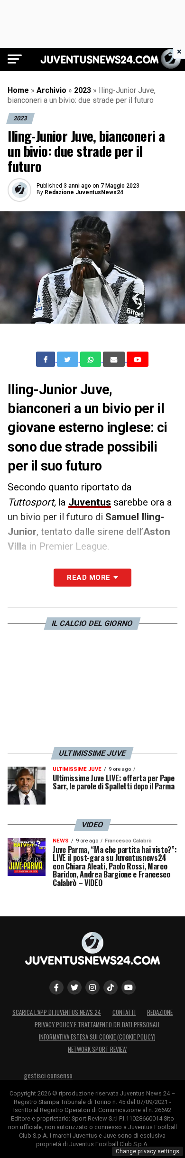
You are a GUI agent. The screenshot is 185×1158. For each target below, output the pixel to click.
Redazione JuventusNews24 (84, 192)
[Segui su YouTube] (128, 987)
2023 (82, 90)
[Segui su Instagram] (92, 987)
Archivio (51, 90)
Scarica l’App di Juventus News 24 (56, 1012)
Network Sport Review (97, 1049)
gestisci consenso (48, 1075)
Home (18, 90)
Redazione (160, 1012)
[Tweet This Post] (68, 359)
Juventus (89, 502)
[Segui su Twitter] (74, 987)
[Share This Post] (91, 359)
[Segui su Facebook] (56, 987)
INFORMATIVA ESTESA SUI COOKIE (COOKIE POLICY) (97, 1036)
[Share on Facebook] (46, 359)
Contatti (124, 1012)
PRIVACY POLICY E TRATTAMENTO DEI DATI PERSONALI (97, 1024)
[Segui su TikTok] (110, 987)
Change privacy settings (147, 1151)
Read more (88, 577)
